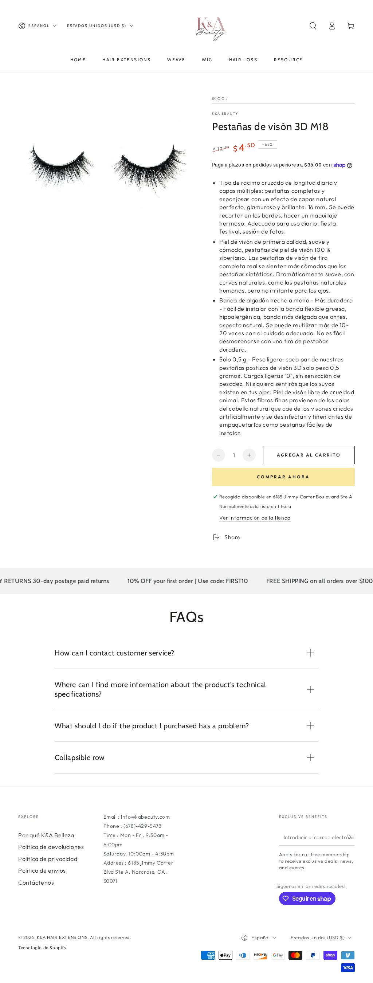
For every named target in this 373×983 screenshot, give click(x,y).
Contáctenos (36, 882)
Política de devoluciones (51, 846)
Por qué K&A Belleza (46, 835)
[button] (312, 26)
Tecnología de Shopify (42, 947)
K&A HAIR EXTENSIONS (62, 937)
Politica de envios (42, 870)
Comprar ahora (283, 476)
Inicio (218, 98)
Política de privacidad (47, 858)
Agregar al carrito (309, 455)
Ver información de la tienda (255, 517)
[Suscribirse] (350, 837)
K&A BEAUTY (225, 113)
